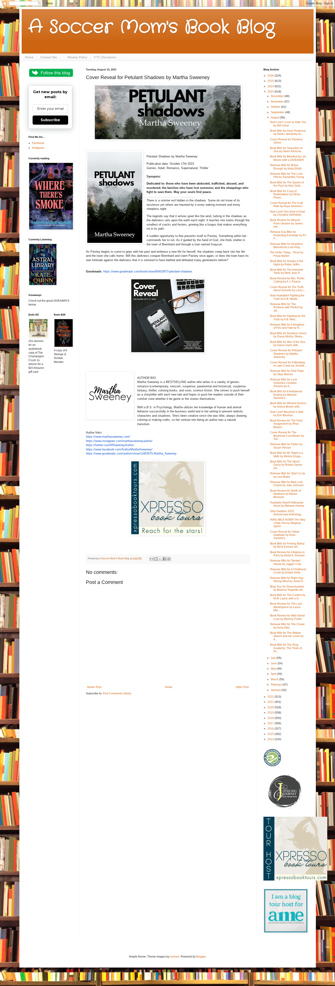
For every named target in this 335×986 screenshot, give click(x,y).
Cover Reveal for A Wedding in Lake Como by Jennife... (288, 364)
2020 (271, 707)
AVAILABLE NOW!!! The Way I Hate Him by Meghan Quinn (287, 523)
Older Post (242, 687)
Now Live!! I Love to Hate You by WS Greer (288, 124)
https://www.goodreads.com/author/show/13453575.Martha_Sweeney (131, 453)
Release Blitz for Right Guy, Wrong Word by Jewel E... (287, 579)
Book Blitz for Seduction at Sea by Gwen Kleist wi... (286, 149)
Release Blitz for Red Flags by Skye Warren (287, 372)
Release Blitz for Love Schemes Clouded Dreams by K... (283, 383)
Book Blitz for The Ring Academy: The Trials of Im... (286, 648)
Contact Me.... (50, 57)
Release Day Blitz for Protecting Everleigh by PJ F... (288, 235)
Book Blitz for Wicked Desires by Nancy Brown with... (288, 405)
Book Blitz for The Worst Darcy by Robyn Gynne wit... (286, 465)
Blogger (201, 956)
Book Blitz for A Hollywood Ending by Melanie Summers (286, 395)
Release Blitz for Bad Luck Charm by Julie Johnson (287, 483)
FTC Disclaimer (105, 57)
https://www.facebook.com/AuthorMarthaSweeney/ (119, 449)
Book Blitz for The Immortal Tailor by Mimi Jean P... (286, 271)
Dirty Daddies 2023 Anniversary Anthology (285, 513)
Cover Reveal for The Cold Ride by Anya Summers (286, 204)
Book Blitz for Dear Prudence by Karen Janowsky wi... (288, 132)
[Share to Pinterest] (169, 559)
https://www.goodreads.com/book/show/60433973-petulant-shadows (147, 271)
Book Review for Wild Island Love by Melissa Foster (287, 617)
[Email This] (151, 559)
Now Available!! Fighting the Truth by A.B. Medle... (287, 297)
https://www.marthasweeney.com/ (108, 436)
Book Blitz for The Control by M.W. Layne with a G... (287, 596)
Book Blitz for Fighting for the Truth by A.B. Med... (287, 317)
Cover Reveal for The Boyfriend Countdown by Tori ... (287, 436)
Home (29, 57)
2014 (271, 739)
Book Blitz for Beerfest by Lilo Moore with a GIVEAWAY (288, 158)
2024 (271, 86)
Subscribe (50, 120)
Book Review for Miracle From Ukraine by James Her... (286, 223)
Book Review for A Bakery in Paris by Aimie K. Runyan (287, 554)
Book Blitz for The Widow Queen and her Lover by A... (287, 636)
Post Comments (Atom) (117, 693)
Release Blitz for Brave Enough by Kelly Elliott (285, 167)
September (278, 112)
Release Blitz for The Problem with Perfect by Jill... (286, 307)
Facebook (38, 143)
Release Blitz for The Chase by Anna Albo (287, 626)
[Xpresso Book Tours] (295, 879)
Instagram (38, 147)
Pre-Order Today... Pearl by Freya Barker (286, 254)
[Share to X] (160, 559)
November (277, 101)
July (273, 658)
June (274, 663)
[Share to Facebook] (164, 559)
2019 (271, 712)
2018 (271, 718)
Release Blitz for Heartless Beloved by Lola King (286, 245)
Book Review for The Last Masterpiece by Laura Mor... (286, 607)
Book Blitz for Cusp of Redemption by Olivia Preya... (285, 194)
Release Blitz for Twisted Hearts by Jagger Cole (285, 562)
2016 (271, 728)
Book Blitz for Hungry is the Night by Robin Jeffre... (286, 262)
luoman (174, 956)
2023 (271, 91)
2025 (271, 80)
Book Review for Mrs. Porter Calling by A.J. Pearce (287, 280)
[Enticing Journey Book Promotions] (285, 807)
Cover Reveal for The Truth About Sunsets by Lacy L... (288, 288)
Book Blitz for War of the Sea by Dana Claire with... (287, 343)
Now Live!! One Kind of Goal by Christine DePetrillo (287, 213)
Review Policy (77, 57)
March (275, 679)
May (274, 668)
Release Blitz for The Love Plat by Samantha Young (287, 175)
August (275, 117)
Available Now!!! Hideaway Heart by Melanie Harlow (287, 504)
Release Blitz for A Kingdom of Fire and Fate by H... (287, 326)
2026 (271, 75)
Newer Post (94, 687)
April (274, 673)
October (276, 106)
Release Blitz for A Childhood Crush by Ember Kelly (288, 571)
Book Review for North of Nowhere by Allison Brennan (285, 494)
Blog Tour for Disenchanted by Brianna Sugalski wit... (287, 588)
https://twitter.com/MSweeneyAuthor (110, 445)
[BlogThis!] (156, 559)
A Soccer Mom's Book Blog (151, 27)
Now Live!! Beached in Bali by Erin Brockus (286, 413)
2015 (271, 734)
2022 (271, 696)
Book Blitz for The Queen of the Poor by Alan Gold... (287, 184)
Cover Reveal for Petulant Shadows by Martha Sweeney (286, 354)
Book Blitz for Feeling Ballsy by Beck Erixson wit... (287, 545)
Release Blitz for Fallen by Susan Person (286, 446)
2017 (271, 723)
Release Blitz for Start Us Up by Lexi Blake (287, 475)
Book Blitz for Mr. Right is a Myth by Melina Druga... (286, 454)
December (277, 96)
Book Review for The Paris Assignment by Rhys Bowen (286, 424)
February (277, 684)
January (276, 690)
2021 (271, 702)
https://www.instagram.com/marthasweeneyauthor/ (119, 441)
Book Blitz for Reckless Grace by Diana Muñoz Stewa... (288, 335)
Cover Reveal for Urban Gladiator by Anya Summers (284, 535)
